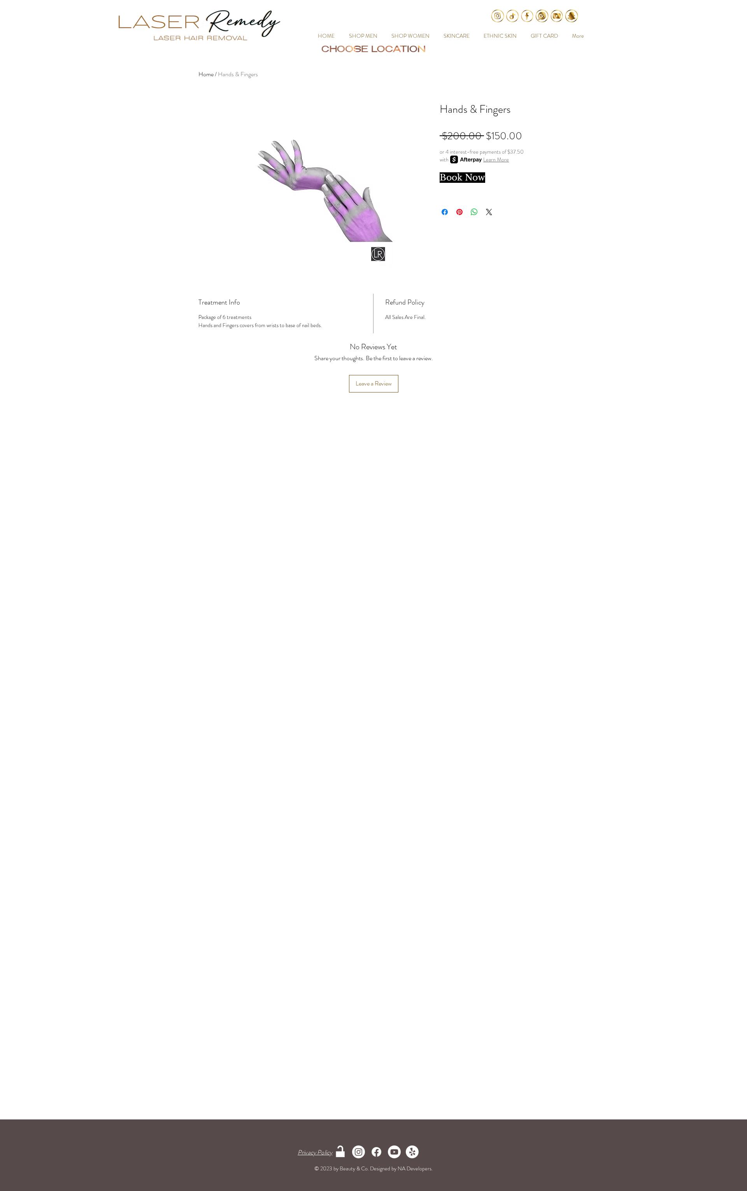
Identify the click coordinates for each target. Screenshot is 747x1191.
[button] (361, 36)
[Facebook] (376, 1151)
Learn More (496, 159)
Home (206, 74)
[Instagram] (358, 1151)
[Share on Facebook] (444, 212)
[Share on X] (489, 212)
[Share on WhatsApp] (474, 212)
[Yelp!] (412, 1151)
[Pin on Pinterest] (459, 212)
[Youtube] (394, 1151)
